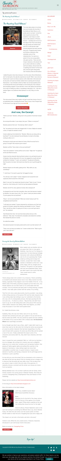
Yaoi (49, 63)
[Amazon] (56, 447)
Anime (49, 19)
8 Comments (33, 244)
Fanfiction (50, 30)
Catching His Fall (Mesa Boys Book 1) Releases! (52, 102)
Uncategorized (52, 59)
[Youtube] (54, 450)
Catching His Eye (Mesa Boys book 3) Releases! (52, 88)
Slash (49, 56)
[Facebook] (48, 447)
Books (26, 19)
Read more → (7, 234)
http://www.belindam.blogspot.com (20, 383)
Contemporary (53, 49)
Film (49, 33)
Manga (49, 52)
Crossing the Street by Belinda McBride (13, 241)
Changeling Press (19, 426)
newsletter (24, 103)
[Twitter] (51, 447)
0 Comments (33, 19)
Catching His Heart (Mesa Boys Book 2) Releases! (53, 95)
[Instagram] (54, 447)
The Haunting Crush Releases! (11, 16)
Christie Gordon (7, 19)
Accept (49, 459)
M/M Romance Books (52, 44)
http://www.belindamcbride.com (26, 380)
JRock (49, 37)
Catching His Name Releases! (53, 81)
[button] (12, 48)
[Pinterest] (51, 450)
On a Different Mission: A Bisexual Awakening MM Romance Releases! (53, 74)
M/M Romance (52, 40)
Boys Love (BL (52, 26)
